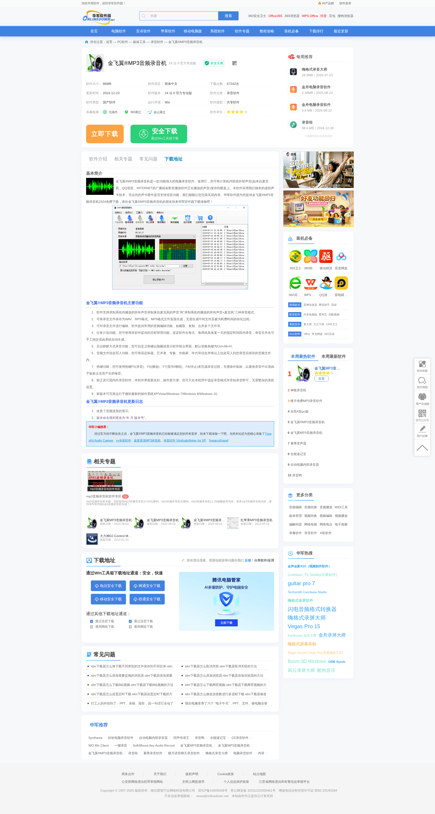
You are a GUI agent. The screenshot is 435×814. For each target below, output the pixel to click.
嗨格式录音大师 (216, 753)
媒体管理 (295, 516)
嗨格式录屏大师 (307, 618)
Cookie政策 (226, 774)
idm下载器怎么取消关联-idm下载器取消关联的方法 (221, 666)
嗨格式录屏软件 (300, 600)
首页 (94, 31)
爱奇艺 (323, 314)
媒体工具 (139, 41)
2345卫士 (332, 324)
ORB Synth (336, 662)
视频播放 (341, 516)
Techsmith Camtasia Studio (307, 592)
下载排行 (316, 31)
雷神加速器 (310, 304)
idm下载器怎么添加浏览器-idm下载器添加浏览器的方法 (224, 675)
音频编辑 (295, 507)
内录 (261, 753)
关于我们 (160, 774)
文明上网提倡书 (193, 781)
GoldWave (295, 575)
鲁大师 (308, 324)
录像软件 (295, 533)
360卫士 (295, 268)
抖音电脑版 (310, 314)
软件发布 (345, 3)
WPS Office (310, 15)
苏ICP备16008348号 (212, 790)
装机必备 (291, 31)
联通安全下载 (149, 599)
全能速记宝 (218, 737)
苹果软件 (168, 31)
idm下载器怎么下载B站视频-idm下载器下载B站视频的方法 (132, 685)
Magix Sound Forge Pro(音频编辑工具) (315, 652)
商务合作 (128, 774)
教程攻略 (267, 31)
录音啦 (133, 753)
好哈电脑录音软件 (120, 737)
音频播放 (326, 507)
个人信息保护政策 (236, 781)
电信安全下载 (111, 586)
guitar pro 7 (301, 583)
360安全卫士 (257, 15)
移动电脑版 (193, 31)
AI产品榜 (328, 3)
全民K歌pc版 (299, 411)
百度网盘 (341, 268)
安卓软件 (143, 31)
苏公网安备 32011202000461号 (253, 790)
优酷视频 (334, 314)
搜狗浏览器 (345, 15)
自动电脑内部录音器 (153, 737)
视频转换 (310, 516)
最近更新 (341, 31)
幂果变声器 (298, 443)
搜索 (228, 16)
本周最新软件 (333, 356)
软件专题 (242, 31)
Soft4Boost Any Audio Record (154, 745)
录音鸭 (199, 737)
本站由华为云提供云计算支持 (252, 796)
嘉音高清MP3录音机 (147, 440)
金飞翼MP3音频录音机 (196, 745)
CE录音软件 (240, 737)
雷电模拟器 (342, 295)
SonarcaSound (218, 440)
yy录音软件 (123, 440)
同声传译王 (181, 737)
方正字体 (318, 324)
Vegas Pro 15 (304, 626)
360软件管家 (311, 268)
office (307, 334)
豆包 (332, 15)
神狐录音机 (298, 390)
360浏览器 (292, 15)
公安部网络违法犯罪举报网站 (142, 781)
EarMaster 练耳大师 (302, 635)
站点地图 (259, 774)
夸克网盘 (317, 334)
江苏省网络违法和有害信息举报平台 (284, 781)
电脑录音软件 (242, 753)
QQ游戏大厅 (326, 295)
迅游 (334, 304)
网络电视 (310, 524)
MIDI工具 (341, 507)
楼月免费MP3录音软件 (306, 401)
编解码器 (295, 524)
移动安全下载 (111, 599)
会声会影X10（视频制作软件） (309, 566)
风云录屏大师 (301, 670)
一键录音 (120, 745)
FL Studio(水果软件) (321, 575)
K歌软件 (326, 533)
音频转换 (310, 507)
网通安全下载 (149, 586)
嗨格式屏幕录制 (302, 644)
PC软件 (122, 41)
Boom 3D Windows (307, 661)
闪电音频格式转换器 (312, 609)
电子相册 (341, 524)
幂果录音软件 (152, 753)
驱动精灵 (326, 268)
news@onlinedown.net (212, 796)
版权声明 (192, 774)
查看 (321, 378)
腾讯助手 (324, 304)
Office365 (275, 15)
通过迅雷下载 (104, 621)
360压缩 (329, 334)
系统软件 (217, 31)
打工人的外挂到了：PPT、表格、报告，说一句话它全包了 (132, 703)
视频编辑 (326, 516)
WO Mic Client (98, 745)
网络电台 (326, 524)
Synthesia (95, 737)
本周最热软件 (303, 356)
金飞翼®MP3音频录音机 (105, 753)
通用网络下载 (104, 626)
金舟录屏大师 (332, 635)
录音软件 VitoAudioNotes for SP (185, 440)
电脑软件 (118, 31)
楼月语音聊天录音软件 (184, 753)
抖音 (323, 15)
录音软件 (157, 41)
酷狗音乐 (326, 670)
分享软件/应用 (264, 560)
